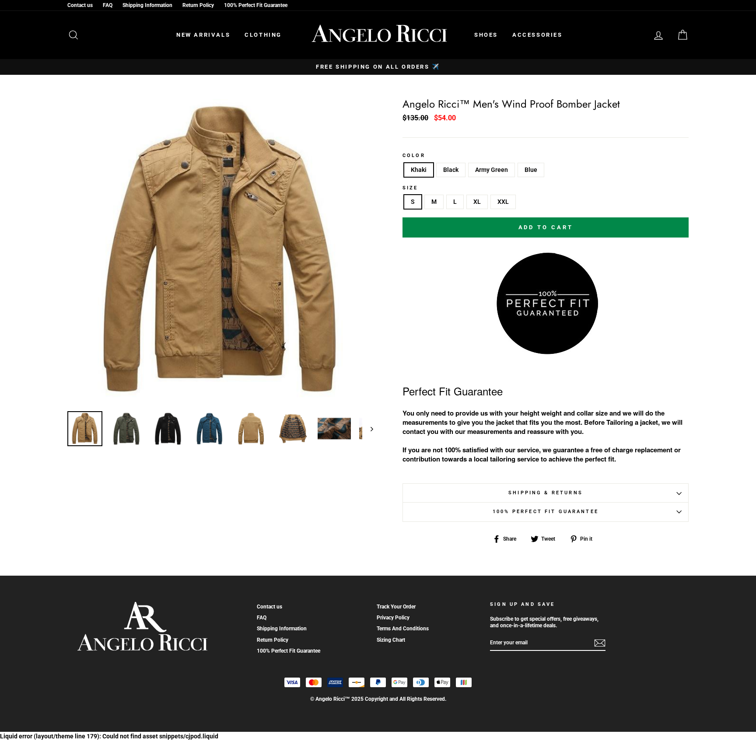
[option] (378, 66)
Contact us (80, 5)
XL (477, 201)
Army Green (491, 169)
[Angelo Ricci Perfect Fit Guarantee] (545, 351)
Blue (531, 169)
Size (410, 188)
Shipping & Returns (545, 493)
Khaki (419, 169)
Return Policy (198, 5)
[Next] (367, 428)
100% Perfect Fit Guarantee (255, 5)
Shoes (486, 34)
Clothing (263, 34)
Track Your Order (396, 607)
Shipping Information (147, 5)
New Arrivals (203, 34)
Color (413, 155)
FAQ (107, 5)
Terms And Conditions (403, 629)
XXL (503, 201)
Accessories (537, 34)
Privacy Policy (393, 618)
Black (450, 169)
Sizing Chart (391, 640)
